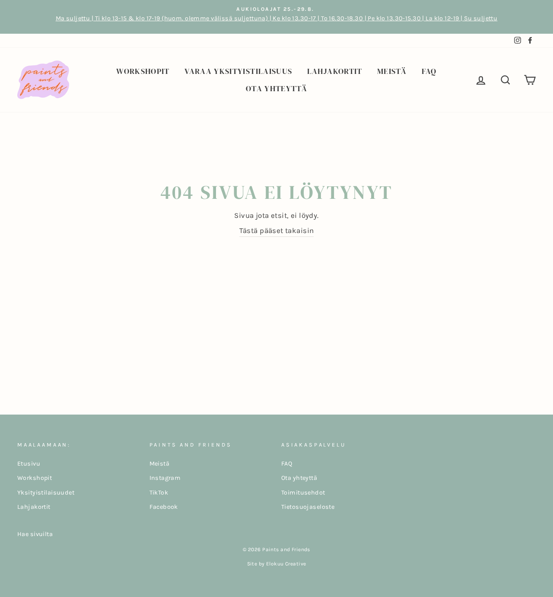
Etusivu (28, 463)
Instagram (165, 478)
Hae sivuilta (35, 534)
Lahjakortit (334, 71)
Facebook (163, 507)
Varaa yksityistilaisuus (238, 71)
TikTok (158, 492)
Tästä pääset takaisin (276, 230)
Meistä (392, 71)
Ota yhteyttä (276, 88)
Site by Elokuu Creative (276, 564)
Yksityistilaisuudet (45, 492)
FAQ (429, 71)
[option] (276, 16)
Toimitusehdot (303, 492)
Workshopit (143, 71)
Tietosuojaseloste (307, 507)
